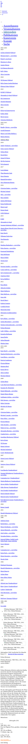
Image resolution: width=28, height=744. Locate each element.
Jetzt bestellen (5, 740)
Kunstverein (9, 38)
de (1, 4)
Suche (6, 44)
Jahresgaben (9, 31)
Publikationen (10, 34)
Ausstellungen (10, 25)
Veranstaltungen (11, 28)
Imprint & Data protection (15, 654)
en (1, 6)
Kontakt (7, 41)
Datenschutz (5, 12)
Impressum (4, 11)
